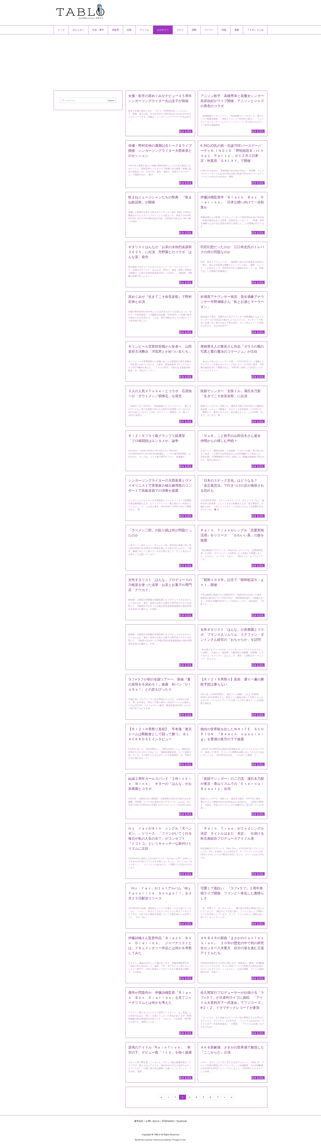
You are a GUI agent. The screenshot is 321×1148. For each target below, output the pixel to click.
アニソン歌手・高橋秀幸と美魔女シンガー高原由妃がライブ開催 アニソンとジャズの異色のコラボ (232, 101)
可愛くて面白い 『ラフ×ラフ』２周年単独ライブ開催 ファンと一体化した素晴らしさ (232, 893)
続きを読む (185, 131)
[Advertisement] (154, 61)
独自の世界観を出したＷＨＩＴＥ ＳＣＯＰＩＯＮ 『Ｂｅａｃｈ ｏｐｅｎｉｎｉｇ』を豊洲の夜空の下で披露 (232, 734)
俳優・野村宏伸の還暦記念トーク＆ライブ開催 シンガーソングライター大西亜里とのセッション (160, 151)
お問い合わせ (153, 1121)
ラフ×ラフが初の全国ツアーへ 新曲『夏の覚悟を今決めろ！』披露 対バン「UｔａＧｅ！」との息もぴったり (159, 684)
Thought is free (178, 1140)
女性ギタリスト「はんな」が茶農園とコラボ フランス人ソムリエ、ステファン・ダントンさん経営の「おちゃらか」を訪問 (232, 635)
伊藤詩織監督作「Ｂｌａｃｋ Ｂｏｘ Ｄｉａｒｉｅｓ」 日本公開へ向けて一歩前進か (232, 202)
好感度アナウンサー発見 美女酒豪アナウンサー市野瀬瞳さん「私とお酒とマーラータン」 (232, 302)
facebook (182, 1121)
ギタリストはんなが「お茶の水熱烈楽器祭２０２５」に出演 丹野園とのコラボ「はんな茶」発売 (160, 252)
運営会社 (138, 1121)
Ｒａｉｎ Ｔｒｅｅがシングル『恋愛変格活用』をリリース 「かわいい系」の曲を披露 (232, 535)
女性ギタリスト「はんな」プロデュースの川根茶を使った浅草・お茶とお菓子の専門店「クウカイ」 (160, 585)
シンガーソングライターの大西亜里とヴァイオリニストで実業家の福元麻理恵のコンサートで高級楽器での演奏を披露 (160, 485)
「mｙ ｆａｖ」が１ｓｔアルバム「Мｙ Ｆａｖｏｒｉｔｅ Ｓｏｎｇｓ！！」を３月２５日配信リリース (161, 893)
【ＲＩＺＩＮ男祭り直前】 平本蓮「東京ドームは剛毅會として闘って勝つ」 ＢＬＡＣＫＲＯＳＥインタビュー (160, 734)
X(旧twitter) (168, 1121)
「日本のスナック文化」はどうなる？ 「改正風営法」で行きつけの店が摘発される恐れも (232, 485)
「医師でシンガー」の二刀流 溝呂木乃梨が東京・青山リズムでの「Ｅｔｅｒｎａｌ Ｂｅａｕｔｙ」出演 (233, 784)
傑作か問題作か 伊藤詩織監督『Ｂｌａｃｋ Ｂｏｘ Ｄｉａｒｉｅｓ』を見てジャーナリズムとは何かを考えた (160, 998)
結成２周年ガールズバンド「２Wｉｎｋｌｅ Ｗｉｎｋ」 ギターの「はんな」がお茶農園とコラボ (160, 784)
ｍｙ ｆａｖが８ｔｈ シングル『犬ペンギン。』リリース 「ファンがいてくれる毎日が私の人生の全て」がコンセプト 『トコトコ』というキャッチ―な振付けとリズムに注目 (160, 838)
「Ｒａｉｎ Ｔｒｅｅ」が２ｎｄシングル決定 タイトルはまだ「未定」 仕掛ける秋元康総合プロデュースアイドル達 (232, 833)
